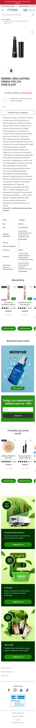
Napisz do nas (18, 544)
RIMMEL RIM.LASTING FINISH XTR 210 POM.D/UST (16, 22)
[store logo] (12, 10)
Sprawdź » (18, 3)
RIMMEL (22, 220)
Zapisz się (18, 416)
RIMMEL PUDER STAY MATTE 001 (8, 457)
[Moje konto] (31, 10)
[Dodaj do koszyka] (8, 328)
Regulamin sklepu (18, 716)
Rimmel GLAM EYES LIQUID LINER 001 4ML (25, 457)
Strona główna (5, 19)
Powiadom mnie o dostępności (18, 112)
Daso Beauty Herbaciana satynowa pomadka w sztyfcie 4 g (8, 303)
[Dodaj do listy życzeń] (15, 287)
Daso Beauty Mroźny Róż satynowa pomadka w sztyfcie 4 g (25, 303)
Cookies (18, 720)
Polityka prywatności (18, 713)
